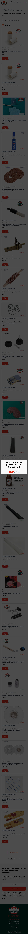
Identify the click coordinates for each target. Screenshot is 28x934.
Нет (17, 471)
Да (11, 471)
